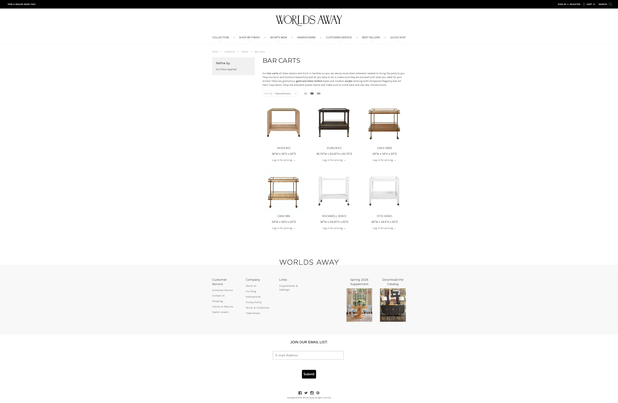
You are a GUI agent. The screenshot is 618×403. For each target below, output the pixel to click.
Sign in (562, 4)
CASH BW (283, 216)
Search (603, 4)
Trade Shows (253, 313)
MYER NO (283, 148)
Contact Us (218, 295)
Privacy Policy (254, 302)
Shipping (217, 301)
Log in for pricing (283, 160)
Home (215, 51)
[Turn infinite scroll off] (318, 93)
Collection (220, 37)
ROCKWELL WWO (334, 216)
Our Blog (251, 291)
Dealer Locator (220, 312)
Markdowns (306, 37)
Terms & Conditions (257, 307)
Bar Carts (260, 51)
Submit (309, 374)
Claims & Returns (222, 306)
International (253, 296)
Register (575, 4)
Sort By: (269, 93)
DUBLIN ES (334, 148)
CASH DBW (384, 148)
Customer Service (339, 37)
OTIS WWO (384, 216)
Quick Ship (398, 37)
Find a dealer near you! (22, 4)
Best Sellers (371, 37)
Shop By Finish (249, 37)
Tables (245, 51)
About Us (251, 285)
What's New (278, 37)
